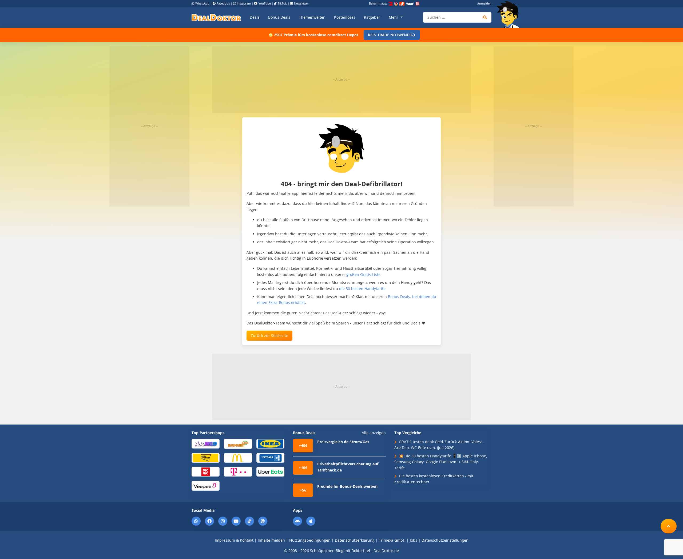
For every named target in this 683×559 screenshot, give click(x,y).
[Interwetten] (205, 457)
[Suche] (485, 17)
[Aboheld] (205, 443)
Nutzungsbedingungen (310, 540)
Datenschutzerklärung (355, 540)
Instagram (244, 3)
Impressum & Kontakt (234, 540)
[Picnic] (205, 471)
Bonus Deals (279, 17)
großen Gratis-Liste (363, 274)
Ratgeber (372, 17)
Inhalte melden (271, 540)
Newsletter (301, 3)
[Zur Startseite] (509, 14)
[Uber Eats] (270, 471)
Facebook (223, 3)
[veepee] (205, 485)
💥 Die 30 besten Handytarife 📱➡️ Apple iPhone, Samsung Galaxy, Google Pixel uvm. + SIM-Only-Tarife (440, 461)
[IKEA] (270, 443)
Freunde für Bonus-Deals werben (347, 486)
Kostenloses (344, 17)
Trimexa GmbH (392, 540)
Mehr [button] (394, 17)
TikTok (282, 3)
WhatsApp (202, 3)
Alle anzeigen (374, 433)
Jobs (413, 540)
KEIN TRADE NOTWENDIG (390, 34)
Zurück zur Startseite (269, 335)
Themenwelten (312, 17)
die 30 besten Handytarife (362, 288)
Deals (255, 17)
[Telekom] (238, 471)
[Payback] (270, 457)
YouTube (265, 3)
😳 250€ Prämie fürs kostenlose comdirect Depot (313, 34)
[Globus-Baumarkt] (238, 443)
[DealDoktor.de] (216, 17)
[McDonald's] (238, 457)
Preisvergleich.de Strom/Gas (343, 441)
